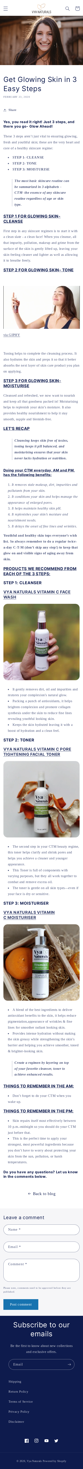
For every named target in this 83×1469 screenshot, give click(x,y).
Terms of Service (21, 1401)
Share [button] (13, 110)
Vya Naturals (34, 1461)
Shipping (15, 1381)
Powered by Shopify (54, 1461)
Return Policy (18, 1391)
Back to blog (44, 1193)
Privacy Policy (19, 1411)
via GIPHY (11, 335)
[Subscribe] (69, 1364)
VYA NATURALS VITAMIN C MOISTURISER (29, 915)
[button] (5, 8)
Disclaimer (16, 1421)
